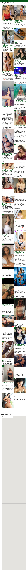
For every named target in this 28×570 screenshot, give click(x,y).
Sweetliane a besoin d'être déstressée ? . (19, 75)
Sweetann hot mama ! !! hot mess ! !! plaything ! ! (19, 61)
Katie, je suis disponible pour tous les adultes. (19, 194)
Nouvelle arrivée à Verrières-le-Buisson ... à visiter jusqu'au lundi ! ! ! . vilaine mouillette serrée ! (7, 107)
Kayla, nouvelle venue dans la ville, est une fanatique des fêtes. (7, 359)
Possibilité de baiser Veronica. (19, 125)
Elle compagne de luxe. (18, 286)
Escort (2, 2)
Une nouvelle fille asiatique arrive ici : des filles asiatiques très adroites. (19, 252)
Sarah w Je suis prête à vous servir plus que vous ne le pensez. (19, 41)
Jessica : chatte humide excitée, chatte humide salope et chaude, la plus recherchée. (19, 162)
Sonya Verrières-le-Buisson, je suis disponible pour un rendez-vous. (20, 394)
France (5, 2)
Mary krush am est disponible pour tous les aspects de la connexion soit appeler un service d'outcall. (19, 368)
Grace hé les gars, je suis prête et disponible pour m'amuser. (7, 170)
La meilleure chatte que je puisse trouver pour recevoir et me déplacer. (7, 45)
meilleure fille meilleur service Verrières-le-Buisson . (7, 190)
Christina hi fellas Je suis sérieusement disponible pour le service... (20, 101)
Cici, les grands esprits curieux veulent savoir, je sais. (7, 269)
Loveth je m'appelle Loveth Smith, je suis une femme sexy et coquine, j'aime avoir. (7, 305)
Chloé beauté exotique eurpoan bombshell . (7, 235)
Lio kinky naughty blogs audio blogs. (7, 21)
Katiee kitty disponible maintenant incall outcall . (6, 328)
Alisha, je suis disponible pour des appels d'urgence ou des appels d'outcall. (19, 21)
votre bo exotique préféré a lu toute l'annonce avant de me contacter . (19, 345)
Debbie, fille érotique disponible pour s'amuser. (7, 383)
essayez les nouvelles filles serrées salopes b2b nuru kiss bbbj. (19, 220)
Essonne (8, 2)
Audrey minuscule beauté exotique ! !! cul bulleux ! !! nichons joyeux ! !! (6, 204)
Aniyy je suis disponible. (6, 408)
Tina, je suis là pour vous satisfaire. (6, 72)
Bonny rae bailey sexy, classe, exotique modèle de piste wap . (7, 154)
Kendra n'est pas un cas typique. (18, 321)
